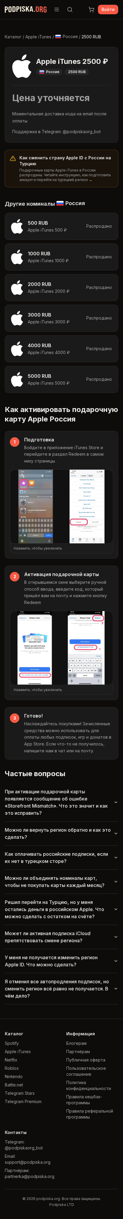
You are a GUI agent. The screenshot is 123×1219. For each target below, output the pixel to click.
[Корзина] (91, 9)
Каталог (13, 36)
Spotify (12, 1043)
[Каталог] (56, 9)
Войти (108, 9)
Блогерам (76, 1043)
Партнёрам (78, 1051)
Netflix (11, 1059)
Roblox (12, 1068)
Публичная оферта (85, 1059)
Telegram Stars (20, 1093)
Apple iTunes (38, 36)
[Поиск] (70, 9)
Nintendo (14, 1076)
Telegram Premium (23, 1101)
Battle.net (14, 1084)
